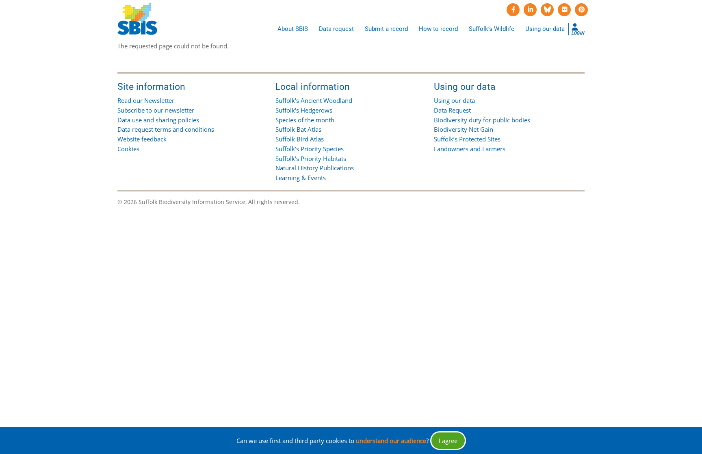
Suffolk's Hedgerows (303, 110)
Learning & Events (300, 178)
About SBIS (292, 29)
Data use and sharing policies (158, 120)
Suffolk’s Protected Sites (467, 139)
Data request (336, 29)
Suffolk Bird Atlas (299, 139)
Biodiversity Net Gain (463, 129)
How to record (438, 29)
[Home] (137, 19)
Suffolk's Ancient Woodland (313, 100)
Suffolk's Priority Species (309, 149)
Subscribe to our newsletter (155, 110)
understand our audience (391, 441)
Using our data (545, 29)
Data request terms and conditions (165, 129)
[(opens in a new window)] (513, 9)
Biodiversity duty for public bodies (482, 120)
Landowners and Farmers (469, 149)
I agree (448, 441)
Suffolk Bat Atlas (298, 129)
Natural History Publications (314, 168)
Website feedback (142, 139)
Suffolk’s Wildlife (491, 29)
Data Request (452, 110)
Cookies (128, 149)
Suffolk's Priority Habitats (310, 158)
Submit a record (386, 29)
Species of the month (304, 120)
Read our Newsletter (145, 100)
